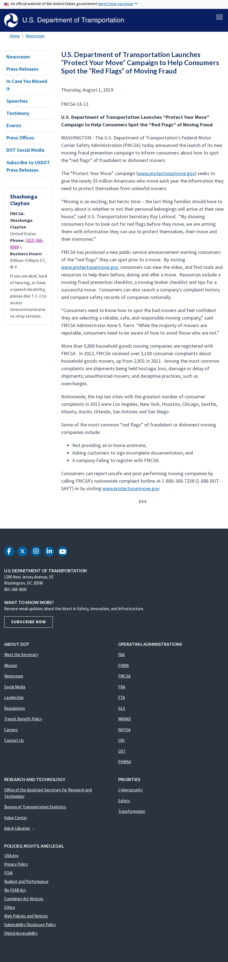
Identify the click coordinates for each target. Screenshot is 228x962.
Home (14, 35)
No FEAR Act (15, 890)
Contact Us (14, 740)
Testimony (17, 113)
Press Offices (20, 137)
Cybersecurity (130, 789)
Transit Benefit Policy (23, 718)
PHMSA (124, 761)
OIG (121, 740)
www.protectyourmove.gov (166, 173)
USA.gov (11, 855)
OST (122, 751)
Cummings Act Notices (23, 898)
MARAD (124, 718)
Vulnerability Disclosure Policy (30, 924)
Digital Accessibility (21, 933)
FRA (121, 686)
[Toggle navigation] (219, 17)
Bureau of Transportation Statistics (35, 806)
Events (13, 125)
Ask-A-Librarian (17, 828)
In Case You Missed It (26, 85)
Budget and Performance (26, 881)
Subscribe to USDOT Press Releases (28, 166)
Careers (11, 729)
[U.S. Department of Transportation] (64, 20)
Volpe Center (15, 817)
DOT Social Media (25, 150)
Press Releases (22, 69)
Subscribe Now (28, 621)
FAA (121, 654)
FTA (121, 697)
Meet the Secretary (21, 654)
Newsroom (35, 35)
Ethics (9, 907)
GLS (121, 708)
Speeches (17, 101)
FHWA (123, 665)
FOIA (8, 872)
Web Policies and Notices (26, 916)
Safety (124, 800)
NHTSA (124, 729)
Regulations (14, 708)
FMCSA (124, 676)
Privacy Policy (16, 864)
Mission (10, 665)
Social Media (14, 686)
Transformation (131, 811)
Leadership (14, 697)
